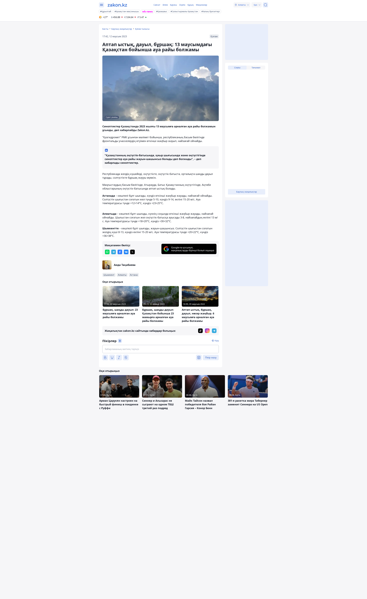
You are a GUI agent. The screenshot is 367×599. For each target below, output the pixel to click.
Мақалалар (201, 4)
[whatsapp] (107, 252)
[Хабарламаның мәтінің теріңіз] (160, 349)
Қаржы (173, 4)
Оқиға (182, 4)
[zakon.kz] (117, 5)
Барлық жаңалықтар (121, 29)
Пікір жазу (210, 357)
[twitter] (132, 252)
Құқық (191, 4)
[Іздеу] (265, 4)
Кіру (217, 340)
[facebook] (119, 252)
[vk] (126, 252)
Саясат (157, 4)
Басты (105, 29)
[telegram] (113, 252)
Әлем (165, 4)
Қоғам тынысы (142, 29)
